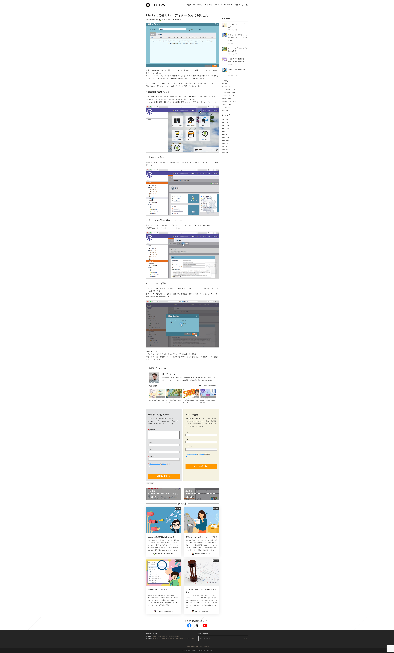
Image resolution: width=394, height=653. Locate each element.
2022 (223, 131)
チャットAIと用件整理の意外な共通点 (207, 401)
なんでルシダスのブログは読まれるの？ (173, 401)
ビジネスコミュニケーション (209, 397)
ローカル (224, 107)
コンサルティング (227, 92)
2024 (224, 125)
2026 (223, 119)
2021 (223, 134)
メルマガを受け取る (201, 466)
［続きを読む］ (210, 380)
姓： (150, 442)
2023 (224, 128)
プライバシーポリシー (154, 464)
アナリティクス (226, 86)
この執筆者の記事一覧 (208, 385)
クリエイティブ (226, 89)
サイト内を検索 (203, 634)
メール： (151, 456)
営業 (223, 110)
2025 (223, 122)
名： (150, 449)
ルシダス (196, 397)
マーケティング (160, 397)
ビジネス (224, 98)
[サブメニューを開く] (247, 86)
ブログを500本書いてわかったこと (190, 401)
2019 (223, 140)
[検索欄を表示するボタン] (247, 5)
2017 (223, 146)
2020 (224, 137)
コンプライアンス (227, 95)
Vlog (223, 83)
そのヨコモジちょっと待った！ (156, 401)
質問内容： (152, 430)
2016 (223, 150)
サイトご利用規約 (204, 646)
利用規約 (164, 464)
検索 (245, 638)
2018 (223, 143)
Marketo (178, 19)
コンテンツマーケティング (175, 397)
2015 (223, 153)
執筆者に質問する (164, 476)
